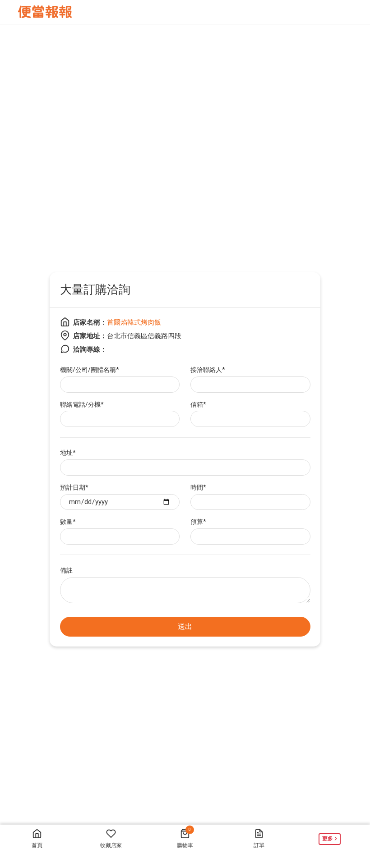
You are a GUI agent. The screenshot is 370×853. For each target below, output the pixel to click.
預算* (198, 521)
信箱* (198, 404)
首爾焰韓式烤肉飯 (134, 322)
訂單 (259, 845)
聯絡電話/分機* (82, 404)
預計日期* (74, 487)
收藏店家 (111, 845)
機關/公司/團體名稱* (89, 369)
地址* (68, 452)
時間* (198, 487)
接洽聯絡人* (207, 369)
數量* (68, 521)
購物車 (185, 837)
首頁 (37, 845)
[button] (333, 839)
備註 (66, 570)
